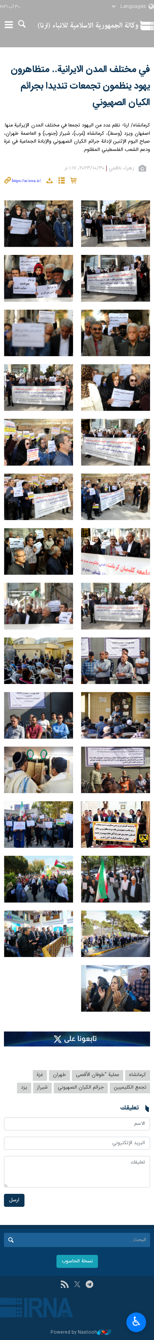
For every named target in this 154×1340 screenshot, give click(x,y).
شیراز (42, 1088)
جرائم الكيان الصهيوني (81, 1088)
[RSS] (64, 1285)
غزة (40, 1075)
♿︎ (136, 1321)
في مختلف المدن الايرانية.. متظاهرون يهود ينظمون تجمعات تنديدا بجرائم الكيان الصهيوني (80, 86)
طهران (59, 1075)
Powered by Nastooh (74, 1332)
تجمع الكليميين (130, 1088)
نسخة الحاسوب (77, 1261)
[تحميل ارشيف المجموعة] (49, 182)
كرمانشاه (137, 1075)
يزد (24, 1088)
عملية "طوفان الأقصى (97, 1075)
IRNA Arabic (88, 25)
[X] (77, 1285)
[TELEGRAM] (89, 1285)
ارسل (14, 1200)
